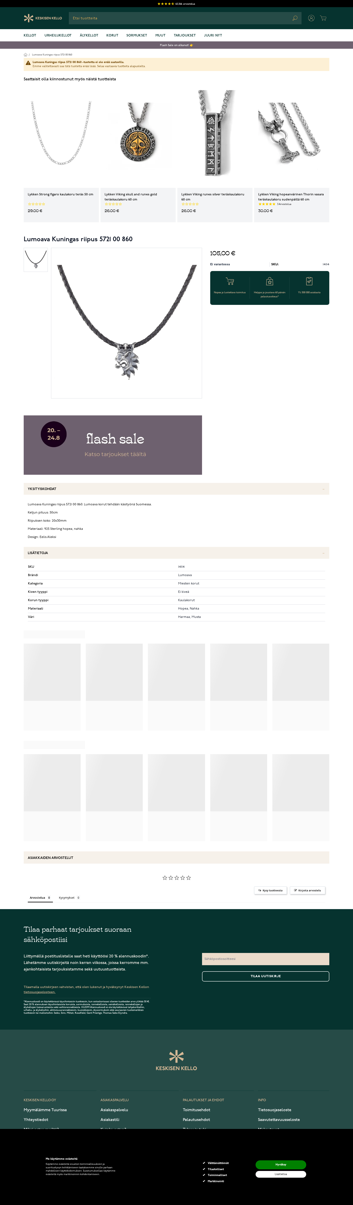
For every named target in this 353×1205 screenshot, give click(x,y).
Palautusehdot (196, 1119)
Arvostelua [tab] (37, 898)
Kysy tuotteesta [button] (273, 890)
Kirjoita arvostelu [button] (309, 890)
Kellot (30, 35)
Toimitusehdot (196, 1110)
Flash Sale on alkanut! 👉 (176, 45)
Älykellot (89, 35)
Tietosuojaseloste (274, 1110)
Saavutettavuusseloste (279, 1119)
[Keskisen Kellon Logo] (43, 18)
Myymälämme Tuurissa (45, 1110)
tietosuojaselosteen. (40, 992)
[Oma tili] (311, 18)
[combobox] (185, 18)
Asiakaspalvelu (114, 1110)
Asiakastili (110, 1119)
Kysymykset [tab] (67, 898)
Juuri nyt (213, 35)
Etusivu (25, 54)
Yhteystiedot (36, 1119)
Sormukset (136, 35)
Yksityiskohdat (42, 489)
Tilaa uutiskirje (266, 976)
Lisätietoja (38, 553)
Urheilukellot (58, 35)
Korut (112, 35)
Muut (160, 35)
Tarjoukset (185, 35)
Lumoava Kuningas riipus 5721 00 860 (52, 54)
